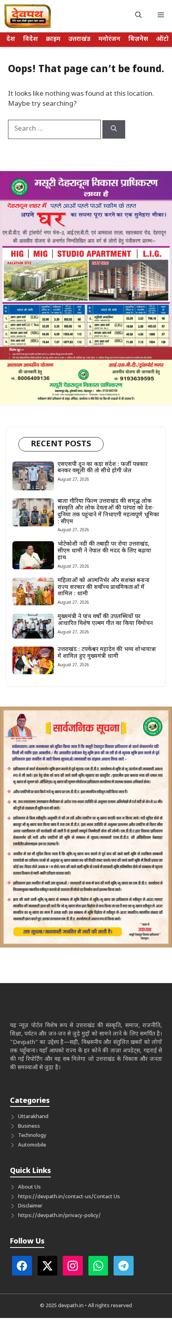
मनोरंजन (109, 39)
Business (29, 1126)
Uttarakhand (33, 1116)
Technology (32, 1135)
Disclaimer (30, 1206)
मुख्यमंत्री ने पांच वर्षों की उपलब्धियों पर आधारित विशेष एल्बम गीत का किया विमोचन (105, 620)
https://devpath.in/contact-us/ (56, 1196)
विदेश (30, 39)
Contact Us (107, 1196)
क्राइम (53, 39)
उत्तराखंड (79, 39)
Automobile (32, 1145)
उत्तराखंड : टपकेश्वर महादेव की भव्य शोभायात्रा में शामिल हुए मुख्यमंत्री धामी (107, 653)
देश (10, 39)
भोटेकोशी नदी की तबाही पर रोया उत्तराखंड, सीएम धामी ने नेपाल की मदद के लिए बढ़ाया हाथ (104, 551)
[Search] (113, 129)
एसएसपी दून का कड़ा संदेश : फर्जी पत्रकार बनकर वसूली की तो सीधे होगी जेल (103, 468)
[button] (138, 16)
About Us (29, 1187)
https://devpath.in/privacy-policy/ (59, 1215)
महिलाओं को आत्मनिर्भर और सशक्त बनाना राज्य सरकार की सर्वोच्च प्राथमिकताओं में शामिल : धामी (104, 587)
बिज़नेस (138, 39)
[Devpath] (28, 16)
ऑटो (162, 39)
